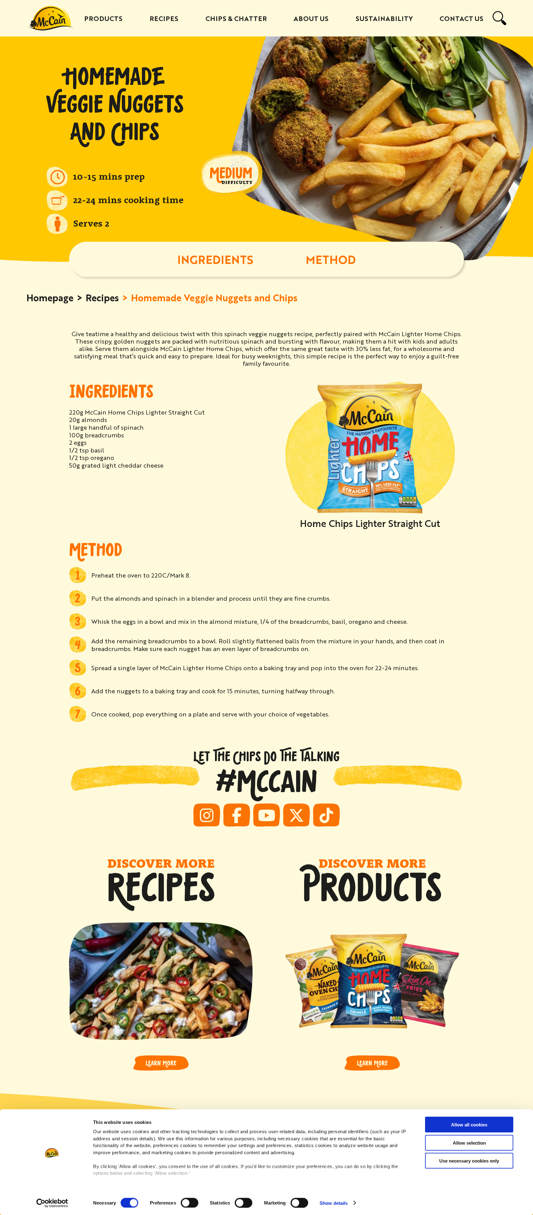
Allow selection (469, 1142)
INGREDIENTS (215, 259)
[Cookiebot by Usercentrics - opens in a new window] (52, 1203)
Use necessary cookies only (469, 1160)
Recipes (164, 18)
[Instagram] (206, 815)
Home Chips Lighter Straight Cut (370, 523)
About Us (311, 18)
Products (103, 18)
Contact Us (461, 18)
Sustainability (384, 18)
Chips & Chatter (236, 18)
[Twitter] (296, 815)
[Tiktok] (326, 815)
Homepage (50, 297)
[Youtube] (266, 815)
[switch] (189, 1203)
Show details (334, 1202)
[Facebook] (236, 815)
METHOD (331, 259)
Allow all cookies (469, 1124)
